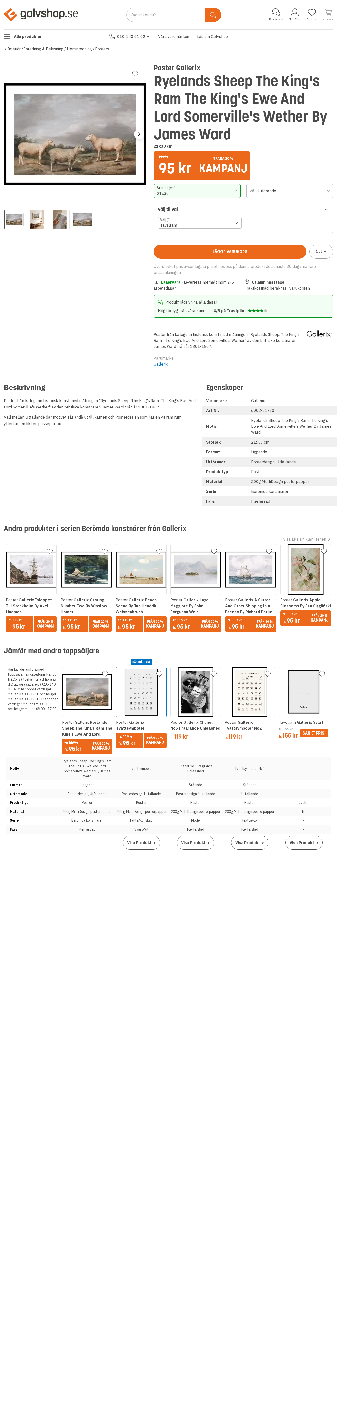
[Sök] (213, 15)
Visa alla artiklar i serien (304, 539)
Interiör (14, 48)
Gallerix (161, 364)
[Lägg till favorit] (135, 74)
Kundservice (276, 19)
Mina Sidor (295, 19)
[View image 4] (82, 219)
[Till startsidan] (41, 14)
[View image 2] (37, 219)
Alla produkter (28, 36)
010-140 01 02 (131, 36)
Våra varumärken (173, 36)
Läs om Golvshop (212, 36)
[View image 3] (60, 219)
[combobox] (197, 191)
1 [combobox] (319, 251)
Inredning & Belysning (43, 48)
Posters (102, 48)
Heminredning (79, 48)
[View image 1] (14, 219)
